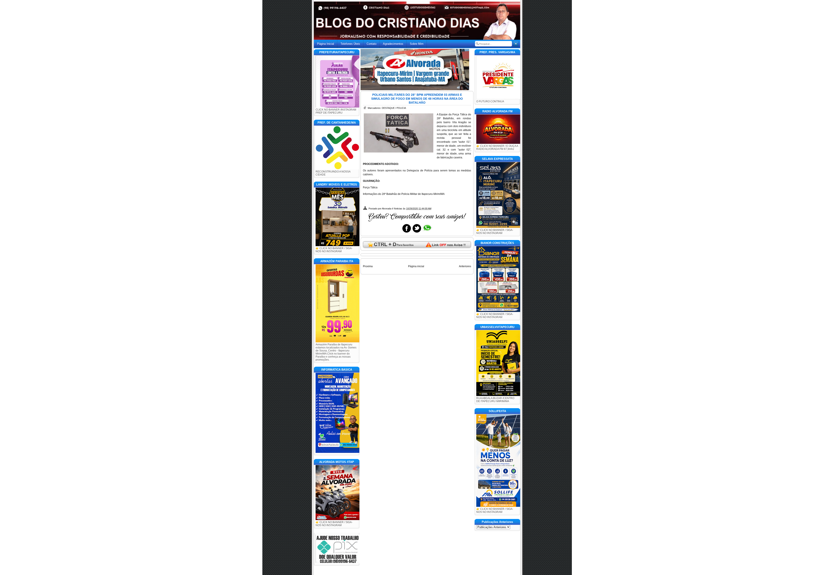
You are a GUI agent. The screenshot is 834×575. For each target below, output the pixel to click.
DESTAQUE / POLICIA (394, 108)
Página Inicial (325, 43)
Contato (371, 43)
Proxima (368, 266)
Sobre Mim (417, 43)
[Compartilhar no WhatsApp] (427, 232)
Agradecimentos (393, 43)
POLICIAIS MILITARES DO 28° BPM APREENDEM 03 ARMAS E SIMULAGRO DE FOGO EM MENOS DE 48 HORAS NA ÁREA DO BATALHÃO (417, 98)
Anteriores (465, 266)
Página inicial (416, 266)
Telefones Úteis (350, 43)
